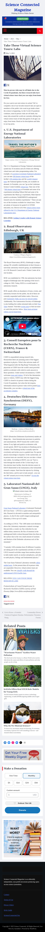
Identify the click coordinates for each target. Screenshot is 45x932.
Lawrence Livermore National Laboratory (26, 174)
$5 (9, 783)
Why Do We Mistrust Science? (17, 726)
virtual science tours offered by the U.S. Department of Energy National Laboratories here (22, 210)
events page (25, 307)
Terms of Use (8, 900)
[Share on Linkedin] (11, 85)
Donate (22, 810)
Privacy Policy (9, 905)
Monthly (31, 776)
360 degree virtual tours (21, 176)
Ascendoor (17, 929)
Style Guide (8, 910)
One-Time (13, 776)
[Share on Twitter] (8, 85)
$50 (36, 783)
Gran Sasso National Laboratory (15, 508)
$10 (18, 783)
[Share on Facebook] (5, 85)
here (38, 386)
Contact (6, 895)
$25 (27, 783)
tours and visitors (17, 375)
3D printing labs (15, 179)
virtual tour (24, 187)
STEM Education (9, 601)
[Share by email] (14, 85)
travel (12, 604)
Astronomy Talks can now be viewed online (22, 299)
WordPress (33, 929)
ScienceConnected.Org (12, 915)
